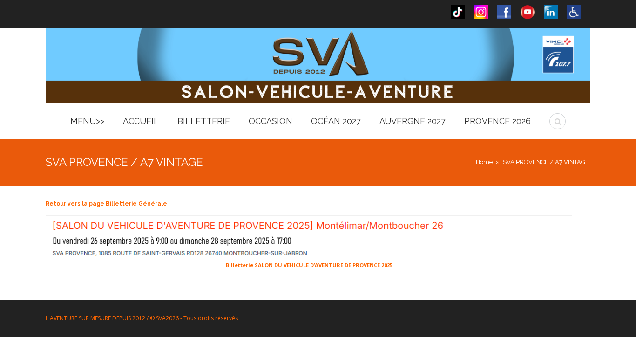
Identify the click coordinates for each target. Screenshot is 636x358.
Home (484, 161)
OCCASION (270, 121)
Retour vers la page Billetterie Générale (106, 203)
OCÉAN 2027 (336, 121)
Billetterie (203, 121)
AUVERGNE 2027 (412, 121)
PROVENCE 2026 (497, 121)
